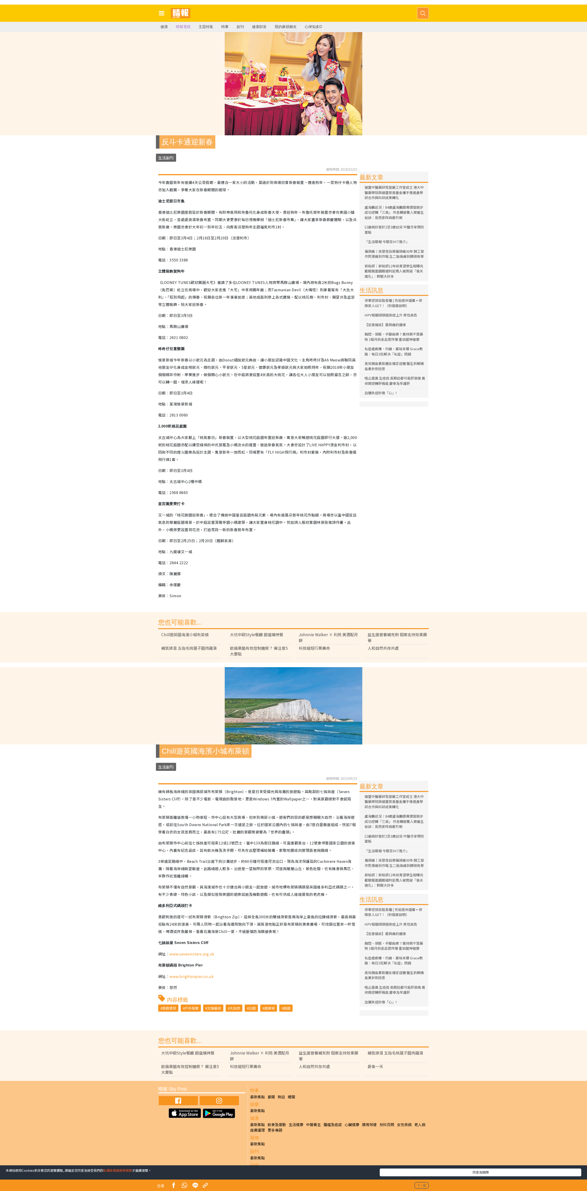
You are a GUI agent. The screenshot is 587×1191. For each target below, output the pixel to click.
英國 (286, 1008)
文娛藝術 (214, 1008)
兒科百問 (386, 1124)
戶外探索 (192, 1008)
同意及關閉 (481, 1172)
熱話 (281, 1096)
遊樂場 (269, 1008)
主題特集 (206, 27)
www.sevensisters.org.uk (191, 954)
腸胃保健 (369, 1124)
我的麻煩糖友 (286, 27)
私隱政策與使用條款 (117, 1170)
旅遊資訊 (169, 1008)
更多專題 (275, 1130)
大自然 (235, 1008)
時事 (225, 27)
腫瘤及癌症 (333, 1124)
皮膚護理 (257, 1130)
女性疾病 (404, 1124)
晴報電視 (183, 27)
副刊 (240, 27)
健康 (164, 27)
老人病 (419, 1124)
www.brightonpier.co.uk (191, 976)
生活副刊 (166, 158)
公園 (252, 1008)
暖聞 (291, 1096)
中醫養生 (313, 1124)
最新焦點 (257, 1096)
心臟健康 (352, 1124)
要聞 (271, 1096)
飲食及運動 (277, 1124)
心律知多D (313, 27)
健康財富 (259, 27)
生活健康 (296, 1124)
